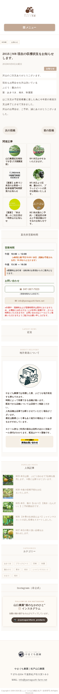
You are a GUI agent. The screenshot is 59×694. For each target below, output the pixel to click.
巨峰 (35, 563)
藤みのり (7, 569)
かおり (6, 576)
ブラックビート (22, 563)
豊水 (18, 569)
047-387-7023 (29, 289)
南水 (16, 576)
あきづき (7, 563)
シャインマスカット (41, 569)
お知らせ (50, 68)
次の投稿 (10, 130)
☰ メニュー (29, 27)
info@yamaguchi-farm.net (29, 301)
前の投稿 (49, 130)
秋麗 (43, 563)
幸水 (26, 569)
